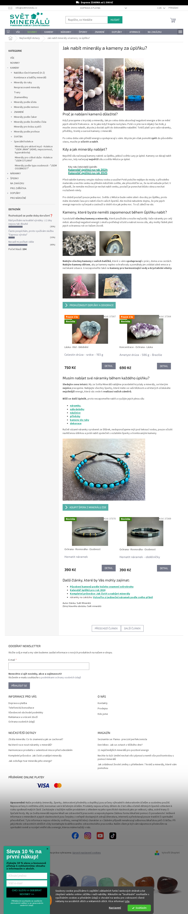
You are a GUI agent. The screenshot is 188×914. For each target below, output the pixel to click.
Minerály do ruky (23, 82)
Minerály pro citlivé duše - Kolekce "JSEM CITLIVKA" (34, 159)
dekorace (76, 423)
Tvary (17, 92)
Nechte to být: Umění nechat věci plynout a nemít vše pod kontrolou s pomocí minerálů (136, 757)
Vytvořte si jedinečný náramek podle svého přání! (123, 597)
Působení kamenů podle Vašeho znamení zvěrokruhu (101, 587)
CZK (159, 8)
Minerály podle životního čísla (30, 122)
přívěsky (75, 416)
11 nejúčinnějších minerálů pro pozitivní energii (123, 750)
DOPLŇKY (15, 193)
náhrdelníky (77, 409)
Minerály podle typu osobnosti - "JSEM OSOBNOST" (36, 167)
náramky (75, 406)
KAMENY (14, 68)
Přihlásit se (19, 685)
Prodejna (103, 708)
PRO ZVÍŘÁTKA (18, 188)
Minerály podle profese (27, 132)
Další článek (132, 628)
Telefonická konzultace (21, 708)
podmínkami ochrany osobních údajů (61, 677)
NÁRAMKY (15, 173)
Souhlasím (141, 908)
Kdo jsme (103, 714)
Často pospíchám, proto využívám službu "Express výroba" (31, 232)
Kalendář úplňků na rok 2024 (88, 169)
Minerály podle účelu (25, 102)
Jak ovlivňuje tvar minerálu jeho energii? (30, 761)
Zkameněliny (21, 97)
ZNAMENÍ (19, 112)
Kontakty (103, 703)
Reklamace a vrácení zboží (23, 717)
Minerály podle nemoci (26, 107)
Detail (109, 365)
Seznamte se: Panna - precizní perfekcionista (122, 739)
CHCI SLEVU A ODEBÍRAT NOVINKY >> (27, 892)
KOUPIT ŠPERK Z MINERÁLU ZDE (88, 507)
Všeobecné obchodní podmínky (25, 712)
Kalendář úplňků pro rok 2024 (87, 590)
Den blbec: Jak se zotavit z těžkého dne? (120, 745)
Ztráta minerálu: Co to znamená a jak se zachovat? (35, 739)
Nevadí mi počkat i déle (21, 242)
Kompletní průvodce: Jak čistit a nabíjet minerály (100, 594)
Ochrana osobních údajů (21, 722)
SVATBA (18, 136)
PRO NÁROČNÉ (18, 198)
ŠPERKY (14, 178)
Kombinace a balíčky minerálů (30, 77)
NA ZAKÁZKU (17, 183)
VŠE (12, 58)
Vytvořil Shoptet (171, 853)
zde (127, 901)
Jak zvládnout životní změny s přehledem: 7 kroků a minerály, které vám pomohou (137, 766)
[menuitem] (8, 32)
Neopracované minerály (27, 87)
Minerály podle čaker (25, 117)
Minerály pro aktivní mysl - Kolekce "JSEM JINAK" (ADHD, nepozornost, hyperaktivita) (34, 150)
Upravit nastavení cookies (86, 853)
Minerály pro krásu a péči (27, 127)
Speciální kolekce (23, 141)
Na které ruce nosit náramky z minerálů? (30, 745)
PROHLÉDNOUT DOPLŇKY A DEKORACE (92, 305)
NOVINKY (15, 63)
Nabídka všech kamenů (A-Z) (29, 73)
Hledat (115, 19)
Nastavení (115, 908)
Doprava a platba (90, 8)
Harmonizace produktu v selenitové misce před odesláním (40, 750)
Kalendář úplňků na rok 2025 (87, 173)
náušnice (75, 413)
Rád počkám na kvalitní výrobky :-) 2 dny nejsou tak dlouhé (30, 222)
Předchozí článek (106, 628)
